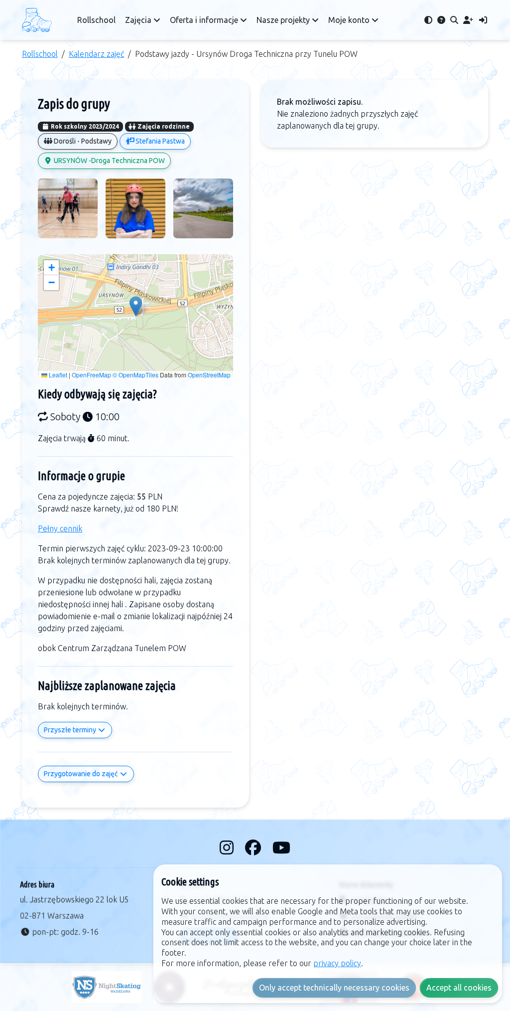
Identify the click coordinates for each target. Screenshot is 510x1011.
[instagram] (228, 847)
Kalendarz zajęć (96, 53)
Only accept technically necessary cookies (334, 987)
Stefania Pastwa (159, 141)
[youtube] (281, 847)
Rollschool (96, 19)
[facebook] (254, 847)
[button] (135, 306)
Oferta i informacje (205, 19)
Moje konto (350, 19)
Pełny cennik (60, 528)
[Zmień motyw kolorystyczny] (428, 20)
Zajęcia (139, 19)
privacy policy (337, 963)
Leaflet (57, 374)
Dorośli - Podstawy (82, 141)
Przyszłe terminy (71, 730)
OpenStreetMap (209, 374)
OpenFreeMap (91, 374)
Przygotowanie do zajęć (82, 774)
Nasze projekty (284, 19)
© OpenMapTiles (135, 374)
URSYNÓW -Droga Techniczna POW (108, 161)
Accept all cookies (459, 987)
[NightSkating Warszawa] (106, 987)
